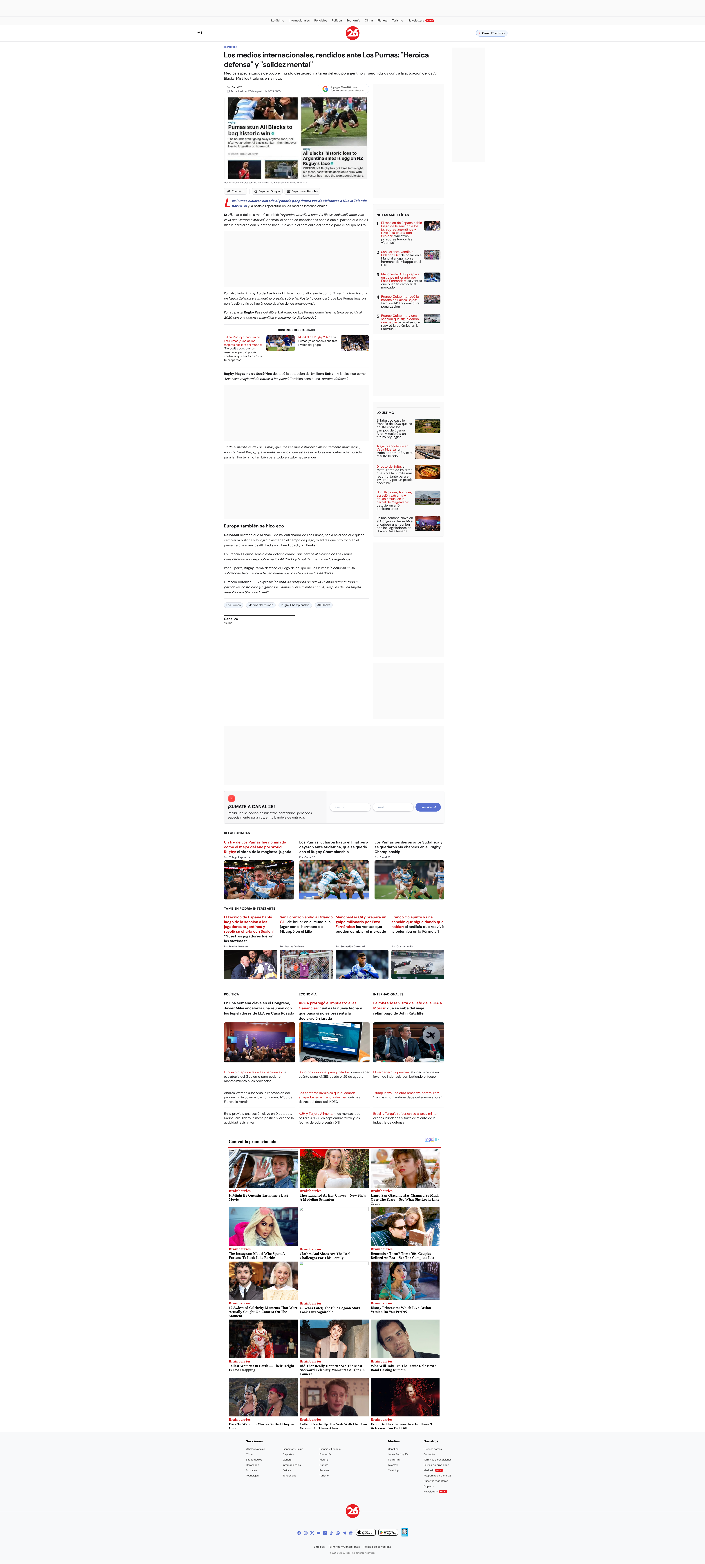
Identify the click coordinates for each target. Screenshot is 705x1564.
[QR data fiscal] (405, 1535)
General (287, 1459)
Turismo (324, 1475)
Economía (308, 994)
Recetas (324, 1470)
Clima (249, 1454)
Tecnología (252, 1475)
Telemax (393, 1465)
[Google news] (350, 1533)
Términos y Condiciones (344, 1547)
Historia (323, 1459)
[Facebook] (299, 1533)
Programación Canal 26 (437, 1475)
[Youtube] (318, 1533)
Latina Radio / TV (398, 1454)
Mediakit (433, 1470)
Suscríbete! (428, 807)
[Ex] (312, 1533)
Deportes (230, 47)
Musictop (393, 1470)
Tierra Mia (394, 1459)
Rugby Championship (295, 605)
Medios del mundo (260, 605)
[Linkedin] (325, 1533)
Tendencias (289, 1475)
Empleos (429, 1486)
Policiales (251, 1470)
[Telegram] (344, 1533)
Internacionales (388, 994)
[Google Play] (388, 1533)
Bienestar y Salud (293, 1449)
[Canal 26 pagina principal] (352, 39)
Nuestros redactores (436, 1481)
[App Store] (366, 1533)
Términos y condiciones (437, 1459)
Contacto (429, 1454)
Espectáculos (254, 1459)
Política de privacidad (436, 1465)
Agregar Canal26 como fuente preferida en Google (347, 89)
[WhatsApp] (338, 1533)
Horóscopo (252, 1465)
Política (231, 994)
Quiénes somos (433, 1449)
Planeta (323, 1465)
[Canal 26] (352, 1511)
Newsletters (435, 1491)
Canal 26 (237, 87)
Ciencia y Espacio (330, 1449)
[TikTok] (331, 1533)
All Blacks (323, 605)
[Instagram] (306, 1533)
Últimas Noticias (255, 1449)
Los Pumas (233, 605)
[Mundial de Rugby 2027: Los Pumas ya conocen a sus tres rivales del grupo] (355, 343)
